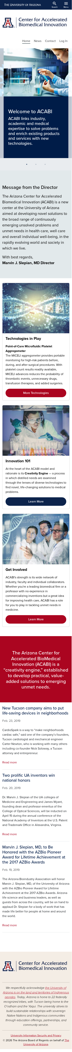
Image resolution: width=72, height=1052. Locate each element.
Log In (63, 41)
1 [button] (28, 165)
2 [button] (37, 165)
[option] (36, 103)
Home (26, 41)
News (37, 41)
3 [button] (46, 165)
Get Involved (16, 569)
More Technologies (36, 393)
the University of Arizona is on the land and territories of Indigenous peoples (36, 992)
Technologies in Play (23, 338)
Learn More (36, 501)
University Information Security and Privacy (36, 1035)
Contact (50, 41)
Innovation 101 (18, 461)
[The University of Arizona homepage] (22, 5)
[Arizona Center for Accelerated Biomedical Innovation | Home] (36, 22)
